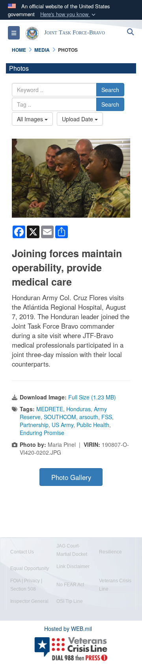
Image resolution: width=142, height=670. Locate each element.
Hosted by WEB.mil (68, 628)
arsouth (88, 417)
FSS (106, 417)
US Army (62, 425)
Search (110, 90)
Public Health (93, 425)
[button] (68, 14)
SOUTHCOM (60, 417)
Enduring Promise (42, 433)
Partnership (34, 425)
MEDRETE (49, 409)
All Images (31, 119)
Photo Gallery (71, 477)
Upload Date (78, 119)
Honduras (78, 409)
